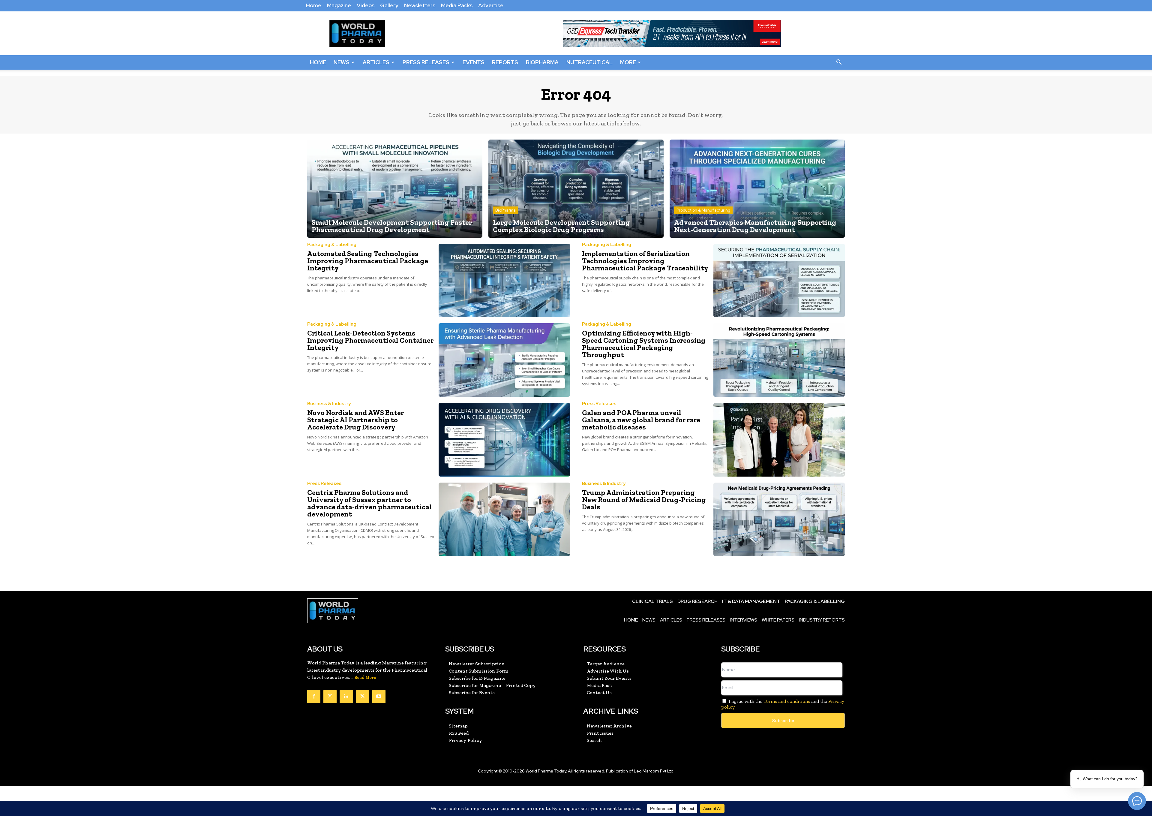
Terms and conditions (787, 701)
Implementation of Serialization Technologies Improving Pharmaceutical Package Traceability (645, 260)
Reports (505, 62)
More (628, 62)
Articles (376, 62)
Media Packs (456, 5)
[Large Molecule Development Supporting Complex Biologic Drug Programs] (576, 189)
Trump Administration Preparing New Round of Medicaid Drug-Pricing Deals (644, 499)
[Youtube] (379, 696)
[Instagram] (330, 696)
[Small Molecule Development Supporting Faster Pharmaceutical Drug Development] (394, 189)
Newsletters (419, 5)
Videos (365, 5)
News (342, 62)
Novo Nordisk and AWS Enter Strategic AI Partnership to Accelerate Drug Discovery (355, 419)
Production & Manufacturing (703, 210)
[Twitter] (362, 696)
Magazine (339, 5)
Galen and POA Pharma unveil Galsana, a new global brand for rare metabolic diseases (641, 419)
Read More (365, 677)
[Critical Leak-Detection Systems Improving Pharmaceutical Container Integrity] (504, 360)
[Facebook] (313, 696)
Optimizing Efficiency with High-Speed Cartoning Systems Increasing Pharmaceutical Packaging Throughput (644, 344)
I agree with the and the (782, 704)
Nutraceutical (589, 62)
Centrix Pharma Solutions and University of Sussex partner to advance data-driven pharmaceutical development (369, 503)
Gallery (389, 5)
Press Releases (426, 62)
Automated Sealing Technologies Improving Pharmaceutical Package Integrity (367, 260)
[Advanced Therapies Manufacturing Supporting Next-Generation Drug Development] (757, 189)
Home (313, 5)
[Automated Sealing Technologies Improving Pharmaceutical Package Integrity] (504, 280)
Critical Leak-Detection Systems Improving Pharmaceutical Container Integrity (370, 340)
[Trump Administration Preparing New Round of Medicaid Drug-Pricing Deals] (779, 519)
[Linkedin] (346, 696)
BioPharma (542, 62)
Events (473, 62)
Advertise (490, 5)
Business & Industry (329, 404)
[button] (839, 62)
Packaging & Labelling (331, 244)
